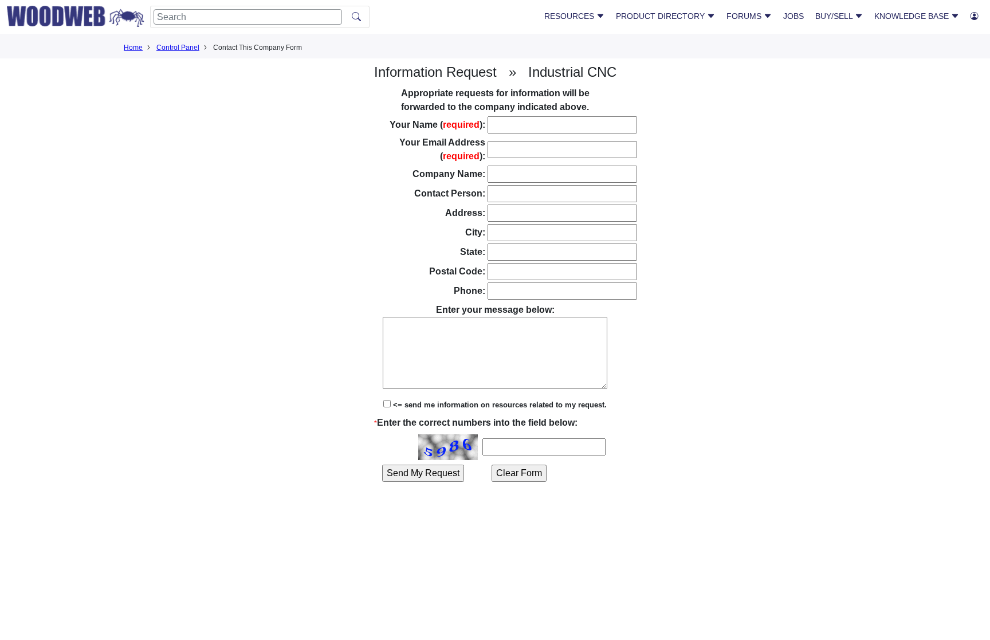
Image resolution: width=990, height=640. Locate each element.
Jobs (793, 16)
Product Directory (661, 16)
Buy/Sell (835, 16)
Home (133, 48)
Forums (745, 16)
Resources (570, 16)
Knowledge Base (912, 16)
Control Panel (177, 48)
